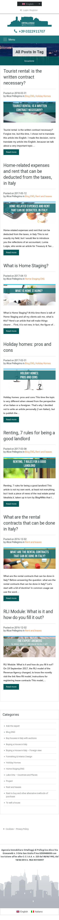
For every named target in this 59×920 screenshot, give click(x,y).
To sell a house (13, 802)
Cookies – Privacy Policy (17, 829)
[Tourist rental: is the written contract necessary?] (29, 112)
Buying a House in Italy (16, 744)
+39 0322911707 (32, 31)
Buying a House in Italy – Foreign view (24, 750)
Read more (11, 152)
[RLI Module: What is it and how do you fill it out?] (29, 646)
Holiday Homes (43, 96)
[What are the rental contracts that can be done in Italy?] (29, 558)
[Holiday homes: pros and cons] (29, 379)
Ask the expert (13, 726)
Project (9, 781)
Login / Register (30, 10)
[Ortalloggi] (29, 21)
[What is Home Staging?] (29, 295)
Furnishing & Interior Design (19, 756)
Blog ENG (29, 96)
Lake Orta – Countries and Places (21, 775)
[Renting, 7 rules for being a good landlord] (29, 468)
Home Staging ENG (35, 279)
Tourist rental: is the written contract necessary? (22, 77)
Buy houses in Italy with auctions (21, 738)
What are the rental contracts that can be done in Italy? (29, 523)
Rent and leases (43, 196)
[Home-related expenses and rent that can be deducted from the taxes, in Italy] (29, 212)
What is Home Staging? (26, 265)
